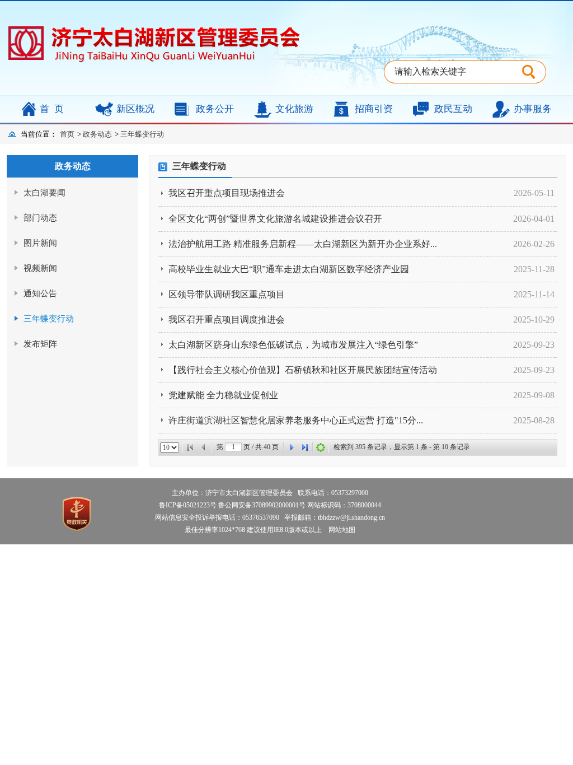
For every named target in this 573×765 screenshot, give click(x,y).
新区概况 (135, 109)
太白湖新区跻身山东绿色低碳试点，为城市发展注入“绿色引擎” (293, 344)
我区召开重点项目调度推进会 (226, 319)
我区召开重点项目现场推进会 (226, 193)
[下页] (291, 447)
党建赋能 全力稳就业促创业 (223, 395)
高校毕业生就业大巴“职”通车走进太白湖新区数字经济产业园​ (288, 269)
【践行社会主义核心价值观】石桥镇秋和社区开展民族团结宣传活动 (302, 370)
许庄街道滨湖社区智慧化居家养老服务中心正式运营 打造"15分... (295, 420)
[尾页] (305, 447)
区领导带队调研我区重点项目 (226, 294)
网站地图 (339, 530)
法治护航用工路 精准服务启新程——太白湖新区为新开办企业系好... (302, 244)
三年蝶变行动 (142, 134)
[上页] (203, 447)
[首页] (190, 447)
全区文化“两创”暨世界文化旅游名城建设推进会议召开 (275, 218)
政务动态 (97, 134)
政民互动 (453, 109)
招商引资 (374, 109)
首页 (54, 109)
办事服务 (533, 109)
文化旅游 (294, 109)
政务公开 (215, 109)
